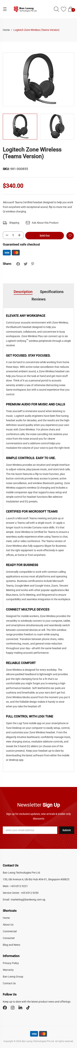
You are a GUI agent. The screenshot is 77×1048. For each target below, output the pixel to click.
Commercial (10, 931)
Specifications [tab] (52, 291)
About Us (8, 924)
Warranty (8, 969)
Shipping (14, 222)
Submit (66, 830)
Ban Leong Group (13, 976)
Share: (7, 264)
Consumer (9, 938)
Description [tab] (23, 291)
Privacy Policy (11, 963)
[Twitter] (25, 264)
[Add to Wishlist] (70, 236)
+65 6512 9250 (29, 892)
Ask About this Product (45, 222)
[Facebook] (18, 264)
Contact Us (9, 983)
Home (6, 29)
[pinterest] (32, 264)
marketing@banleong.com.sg (28, 899)
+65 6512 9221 (19, 886)
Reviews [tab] (39, 299)
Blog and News (11, 944)
